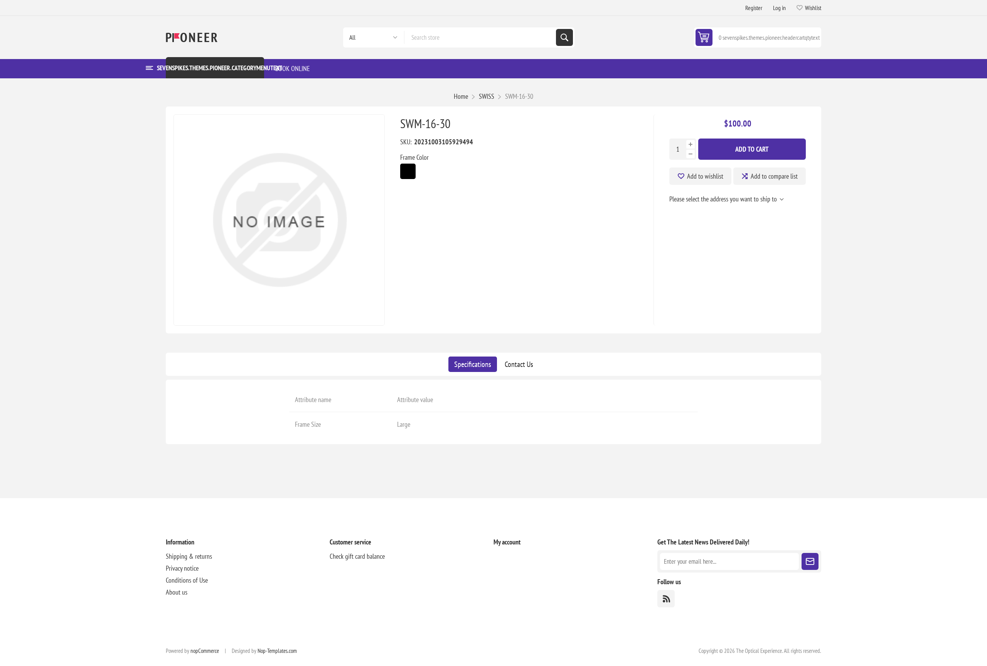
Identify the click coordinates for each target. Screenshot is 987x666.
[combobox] (480, 37)
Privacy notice (182, 568)
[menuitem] (248, 556)
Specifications (472, 364)
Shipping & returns (189, 556)
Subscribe (810, 561)
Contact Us (519, 364)
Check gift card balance (357, 556)
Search (564, 37)
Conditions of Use (187, 580)
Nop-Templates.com (277, 650)
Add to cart (752, 149)
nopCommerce (204, 650)
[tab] (472, 364)
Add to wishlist (705, 176)
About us (176, 592)
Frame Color (414, 157)
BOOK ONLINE (292, 68)
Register (753, 8)
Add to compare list (774, 176)
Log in (779, 8)
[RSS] (666, 598)
